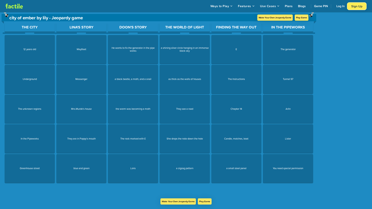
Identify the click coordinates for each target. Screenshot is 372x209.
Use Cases (268, 6)
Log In (340, 6)
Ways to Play (219, 6)
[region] (159, 105)
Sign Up (356, 6)
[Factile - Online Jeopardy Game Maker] (14, 6)
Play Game (301, 17)
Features (244, 6)
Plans (289, 6)
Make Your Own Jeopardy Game (275, 17)
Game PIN (321, 6)
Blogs (302, 6)
